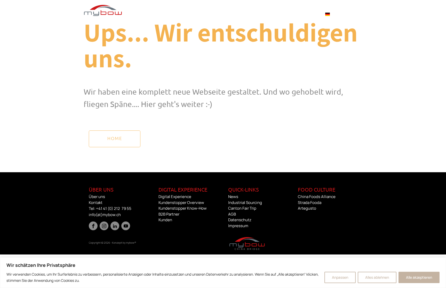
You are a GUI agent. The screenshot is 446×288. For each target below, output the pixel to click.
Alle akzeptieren (419, 277)
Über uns (301, 14)
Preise (275, 14)
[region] (223, 272)
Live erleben (246, 14)
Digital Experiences (199, 14)
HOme (114, 138)
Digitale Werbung (148, 14)
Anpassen (340, 277)
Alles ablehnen (377, 277)
